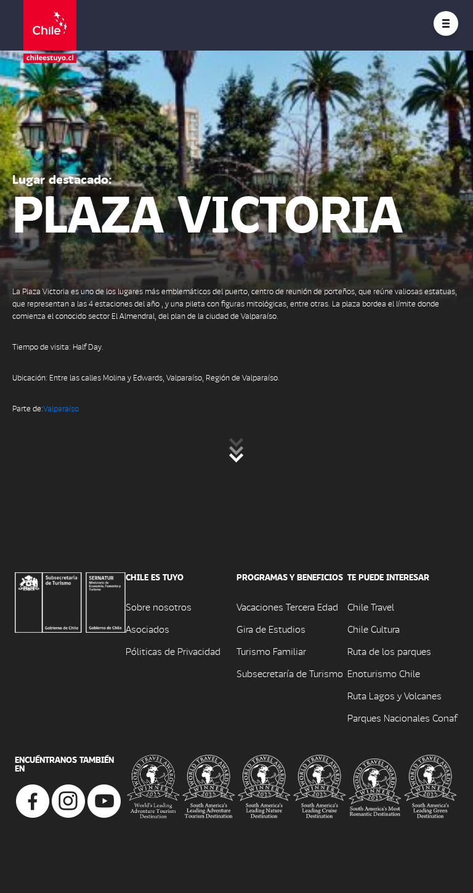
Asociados (147, 628)
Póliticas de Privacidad (173, 650)
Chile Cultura (373, 628)
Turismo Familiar (271, 650)
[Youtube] (104, 799)
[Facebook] (32, 799)
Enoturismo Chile (383, 673)
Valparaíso (61, 408)
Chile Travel (370, 606)
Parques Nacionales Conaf (402, 717)
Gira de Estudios (270, 628)
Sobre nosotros (159, 606)
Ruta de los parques (389, 650)
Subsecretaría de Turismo (289, 673)
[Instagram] (68, 799)
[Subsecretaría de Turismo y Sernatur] (70, 601)
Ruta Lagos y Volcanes (394, 695)
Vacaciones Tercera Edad (287, 606)
